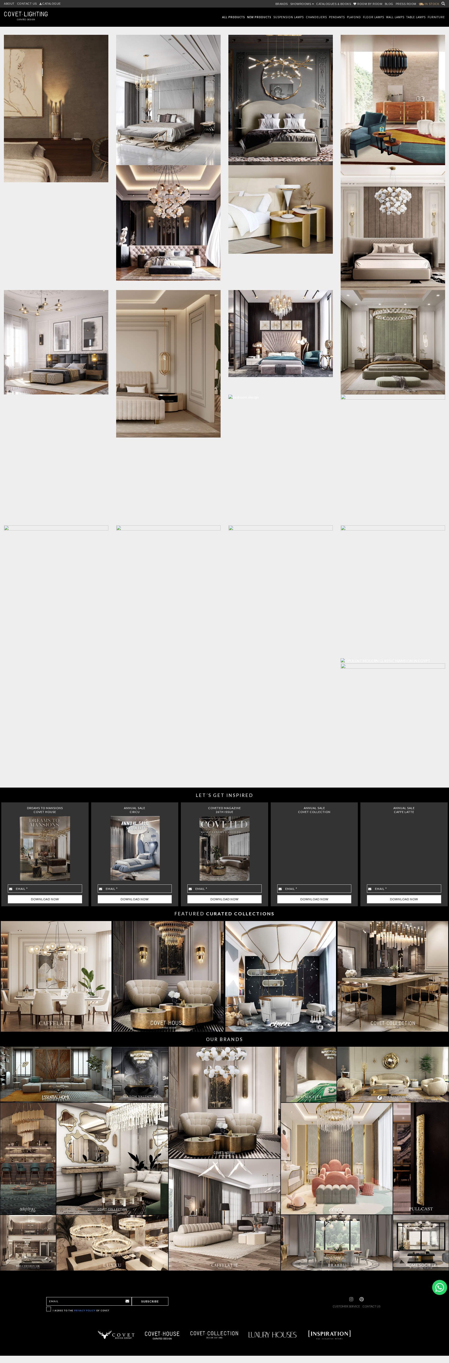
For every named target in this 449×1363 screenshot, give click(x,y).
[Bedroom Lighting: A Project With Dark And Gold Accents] (278, 330)
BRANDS (281, 3)
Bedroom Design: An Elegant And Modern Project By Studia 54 (280, 390)
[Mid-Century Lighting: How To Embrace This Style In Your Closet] (390, 97)
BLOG (389, 3)
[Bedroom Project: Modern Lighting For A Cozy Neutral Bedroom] (166, 361)
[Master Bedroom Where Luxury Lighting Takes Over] (278, 97)
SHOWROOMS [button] (301, 3)
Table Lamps (416, 17)
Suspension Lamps (288, 17)
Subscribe (150, 1301)
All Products (233, 17)
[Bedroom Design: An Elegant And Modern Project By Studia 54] (278, 394)
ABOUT (9, 3)
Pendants (337, 17)
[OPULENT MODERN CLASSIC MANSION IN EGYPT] (390, 658)
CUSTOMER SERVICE (346, 1306)
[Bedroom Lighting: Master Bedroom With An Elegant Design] (390, 225)
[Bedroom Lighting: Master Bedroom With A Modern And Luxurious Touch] (166, 220)
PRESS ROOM (406, 3)
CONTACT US (27, 3)
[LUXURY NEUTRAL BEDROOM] (390, 723)
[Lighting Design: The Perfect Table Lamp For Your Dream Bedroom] (278, 207)
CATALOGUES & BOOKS (333, 3)
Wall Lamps (395, 17)
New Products (259, 17)
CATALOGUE (51, 3)
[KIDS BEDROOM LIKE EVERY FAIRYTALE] (166, 566)
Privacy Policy (84, 1310)
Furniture (436, 17)
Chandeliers (316, 17)
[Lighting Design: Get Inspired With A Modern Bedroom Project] (166, 97)
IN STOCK (431, 3)
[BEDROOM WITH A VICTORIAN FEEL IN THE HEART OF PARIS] (278, 601)
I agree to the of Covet (81, 1310)
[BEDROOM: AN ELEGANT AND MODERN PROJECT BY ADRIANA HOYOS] (390, 457)
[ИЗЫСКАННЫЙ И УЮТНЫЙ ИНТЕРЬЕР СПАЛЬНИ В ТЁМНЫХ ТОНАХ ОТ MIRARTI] (390, 589)
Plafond (354, 17)
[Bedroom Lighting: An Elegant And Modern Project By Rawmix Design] (390, 339)
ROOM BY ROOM (369, 3)
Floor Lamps (373, 17)
